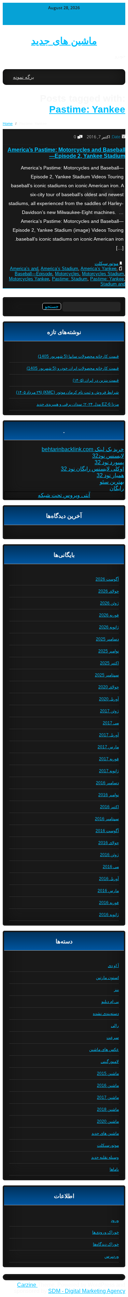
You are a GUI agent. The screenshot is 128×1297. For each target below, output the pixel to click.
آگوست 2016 (107, 830)
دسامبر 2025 (107, 639)
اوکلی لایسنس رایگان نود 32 (92, 469)
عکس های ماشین (104, 1049)
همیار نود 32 (110, 475)
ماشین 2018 (108, 1109)
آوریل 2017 (109, 735)
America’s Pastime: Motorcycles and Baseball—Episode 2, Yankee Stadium (66, 153)
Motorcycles (67, 273)
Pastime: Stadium (69, 278)
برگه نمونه (23, 77)
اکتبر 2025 (109, 663)
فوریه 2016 (109, 902)
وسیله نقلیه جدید (105, 1157)
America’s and (24, 268)
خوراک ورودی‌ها (105, 1232)
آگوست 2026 (107, 579)
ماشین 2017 (108, 1097)
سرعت (112, 1037)
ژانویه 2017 (109, 770)
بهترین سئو (112, 482)
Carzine (27, 1285)
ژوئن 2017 (109, 711)
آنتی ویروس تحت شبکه (64, 495)
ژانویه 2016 (109, 914)
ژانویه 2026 (109, 627)
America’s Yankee (98, 268)
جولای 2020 (108, 687)
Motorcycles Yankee (29, 278)
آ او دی (113, 965)
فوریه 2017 (109, 758)
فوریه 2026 (109, 615)
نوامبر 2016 (108, 794)
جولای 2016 (108, 842)
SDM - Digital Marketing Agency (86, 1291)
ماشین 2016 (108, 1085)
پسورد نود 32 (109, 462)
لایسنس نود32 (108, 456)
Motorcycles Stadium (103, 273)
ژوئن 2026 (109, 603)
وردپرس (111, 1256)
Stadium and (112, 284)
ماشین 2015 (108, 1073)
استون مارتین (107, 977)
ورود (115, 1220)
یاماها (114, 1169)
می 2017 (111, 723)
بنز (116, 989)
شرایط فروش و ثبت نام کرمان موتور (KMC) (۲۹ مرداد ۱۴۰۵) (67, 392)
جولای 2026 (108, 591)
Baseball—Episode (33, 273)
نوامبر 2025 (108, 651)
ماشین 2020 (108, 1121)
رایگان (117, 488)
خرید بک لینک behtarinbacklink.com (83, 449)
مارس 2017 (108, 747)
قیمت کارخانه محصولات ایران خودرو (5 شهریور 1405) (73, 368)
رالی (115, 1025)
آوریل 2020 (109, 699)
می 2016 (111, 866)
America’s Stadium (59, 268)
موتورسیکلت (106, 263)
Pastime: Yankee (87, 109)
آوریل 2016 (109, 878)
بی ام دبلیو (110, 1001)
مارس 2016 (108, 890)
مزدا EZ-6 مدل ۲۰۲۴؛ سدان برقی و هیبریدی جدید (78, 404)
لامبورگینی (110, 1061)
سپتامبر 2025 (107, 675)
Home (8, 124)
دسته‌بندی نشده (106, 1013)
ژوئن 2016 (109, 854)
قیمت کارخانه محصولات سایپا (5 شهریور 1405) (78, 356)
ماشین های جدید (64, 41)
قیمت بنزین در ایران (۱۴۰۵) (96, 380)
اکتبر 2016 (109, 806)
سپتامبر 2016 (107, 818)
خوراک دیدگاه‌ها (106, 1244)
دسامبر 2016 (107, 782)
